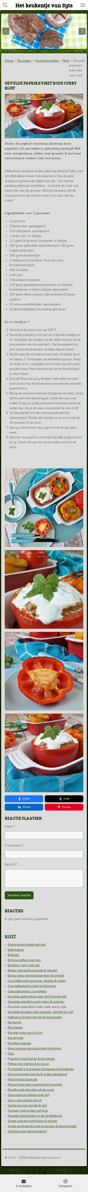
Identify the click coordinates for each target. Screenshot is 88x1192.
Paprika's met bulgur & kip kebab (31, 1058)
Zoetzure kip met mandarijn (27, 1131)
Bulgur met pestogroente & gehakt (32, 970)
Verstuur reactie (19, 895)
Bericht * (11, 864)
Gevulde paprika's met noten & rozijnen (36, 1001)
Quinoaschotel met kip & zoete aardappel (37, 1074)
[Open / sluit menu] (83, 5)
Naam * (10, 826)
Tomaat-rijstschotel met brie (28, 1110)
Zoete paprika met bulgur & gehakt (32, 1121)
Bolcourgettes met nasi (24, 960)
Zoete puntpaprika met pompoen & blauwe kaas (42, 1126)
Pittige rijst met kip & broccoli (28, 1064)
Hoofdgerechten (47, 60)
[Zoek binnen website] (5, 5)
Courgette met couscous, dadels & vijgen (37, 980)
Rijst (66, 60)
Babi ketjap (16, 949)
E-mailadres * (14, 845)
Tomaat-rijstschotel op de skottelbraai (35, 1116)
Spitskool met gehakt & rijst (27, 1105)
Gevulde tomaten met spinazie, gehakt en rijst (40, 1012)
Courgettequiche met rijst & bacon (32, 986)
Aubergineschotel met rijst (27, 944)
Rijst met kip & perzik (22, 1079)
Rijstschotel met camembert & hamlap (35, 1084)
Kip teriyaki (15, 1038)
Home (9, 60)
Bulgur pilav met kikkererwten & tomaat (36, 975)
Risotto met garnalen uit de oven (31, 1089)
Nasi (11, 1053)
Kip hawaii (15, 1027)
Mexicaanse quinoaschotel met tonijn (34, 1048)
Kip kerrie (14, 1022)
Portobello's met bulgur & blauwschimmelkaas (41, 1069)
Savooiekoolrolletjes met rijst (28, 1095)
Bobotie (13, 955)
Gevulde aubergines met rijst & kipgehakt (37, 996)
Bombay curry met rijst (24, 965)
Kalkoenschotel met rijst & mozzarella (34, 1017)
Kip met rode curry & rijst (25, 1032)
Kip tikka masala (19, 1043)
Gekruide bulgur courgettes (27, 991)
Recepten (24, 60)
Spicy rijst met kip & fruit (25, 1100)
